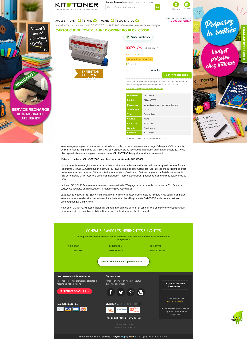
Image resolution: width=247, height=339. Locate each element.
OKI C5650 (73, 246)
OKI (88, 25)
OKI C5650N (115, 246)
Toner (72, 20)
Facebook (111, 292)
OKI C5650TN (116, 250)
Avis (139, 54)
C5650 (96, 25)
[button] (175, 300)
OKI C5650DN (75, 250)
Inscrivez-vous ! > (74, 291)
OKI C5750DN (157, 250)
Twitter (121, 292)
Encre (88, 20)
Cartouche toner (75, 25)
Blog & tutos (125, 20)
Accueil (60, 20)
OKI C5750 (156, 246)
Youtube (141, 292)
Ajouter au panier (177, 75)
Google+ (131, 292)
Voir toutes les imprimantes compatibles (144, 88)
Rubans (104, 20)
